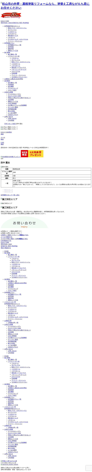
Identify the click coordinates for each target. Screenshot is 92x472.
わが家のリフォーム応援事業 (17, 105)
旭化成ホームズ (13, 35)
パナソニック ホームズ (19, 69)
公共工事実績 (12, 103)
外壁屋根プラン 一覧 (14, 45)
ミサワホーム (12, 33)
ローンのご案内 (13, 107)
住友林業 (14, 73)
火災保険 (11, 99)
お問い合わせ (8, 116)
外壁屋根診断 (12, 109)
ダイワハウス (12, 30)
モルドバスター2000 (14, 96)
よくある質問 (12, 113)
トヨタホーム (12, 32)
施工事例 (7, 52)
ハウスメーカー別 (13, 56)
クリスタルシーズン (14, 94)
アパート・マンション (15, 41)
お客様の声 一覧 (13, 322)
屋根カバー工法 (13, 50)
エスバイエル (16, 71)
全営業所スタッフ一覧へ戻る (10, 195)
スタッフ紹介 (12, 90)
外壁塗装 (11, 47)
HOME (6, 251)
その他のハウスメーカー (19, 77)
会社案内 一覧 (12, 82)
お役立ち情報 (8, 92)
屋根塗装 (11, 48)
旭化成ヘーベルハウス (19, 67)
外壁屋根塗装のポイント (12, 26)
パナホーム (11, 37)
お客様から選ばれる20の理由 (13, 79)
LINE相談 (11, 120)
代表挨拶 (11, 84)
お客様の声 (8, 320)
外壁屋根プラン (9, 43)
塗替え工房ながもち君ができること (19, 98)
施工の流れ (11, 111)
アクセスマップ (13, 88)
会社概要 (11, 86)
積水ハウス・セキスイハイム (17, 28)
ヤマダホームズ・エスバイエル (18, 39)
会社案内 (7, 81)
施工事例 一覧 (12, 54)
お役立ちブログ (13, 114)
